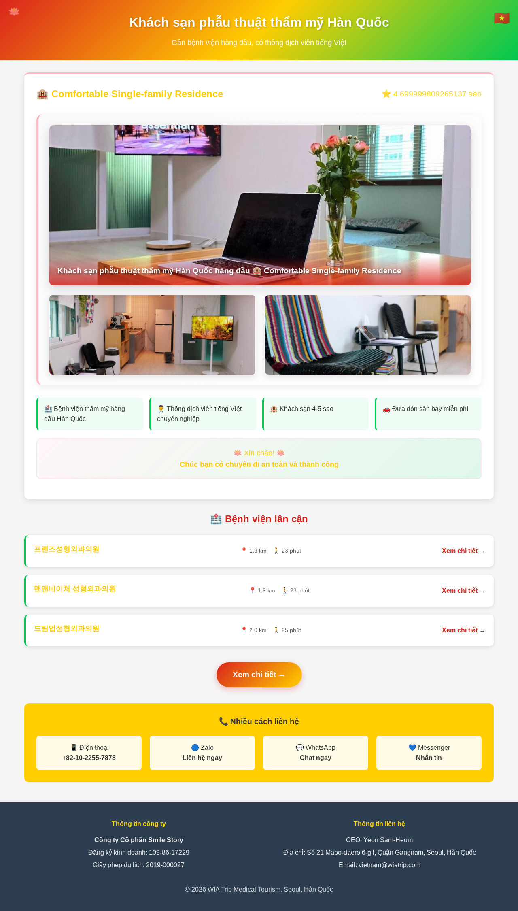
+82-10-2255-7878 (89, 757)
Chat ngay (315, 757)
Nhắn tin (429, 757)
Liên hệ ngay (202, 757)
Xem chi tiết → (464, 550)
